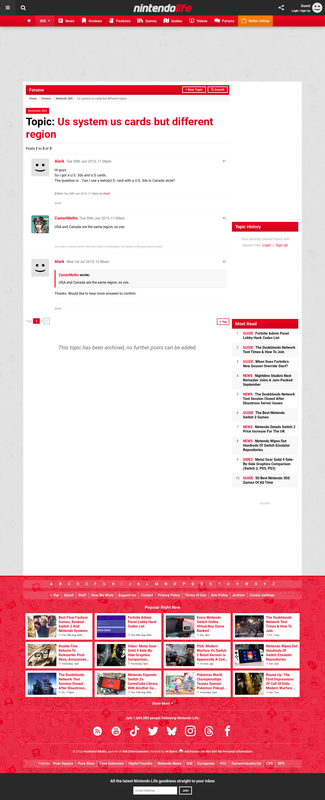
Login (295, 10)
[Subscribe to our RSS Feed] (97, 732)
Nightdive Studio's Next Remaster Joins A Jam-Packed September (267, 380)
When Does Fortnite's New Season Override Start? (266, 364)
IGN (189, 763)
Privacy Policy (169, 595)
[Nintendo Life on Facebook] (227, 732)
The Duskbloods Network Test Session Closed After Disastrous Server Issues (269, 398)
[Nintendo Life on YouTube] (116, 732)
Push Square (63, 763)
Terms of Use (195, 595)
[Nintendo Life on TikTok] (134, 732)
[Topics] (7, 7)
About (68, 595)
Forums (36, 90)
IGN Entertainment (135, 751)
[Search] (23, 7)
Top (55, 595)
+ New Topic (194, 90)
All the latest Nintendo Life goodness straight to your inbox (162, 781)
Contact (147, 595)
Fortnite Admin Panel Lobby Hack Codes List (266, 335)
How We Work (102, 595)
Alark (59, 161)
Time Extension (111, 763)
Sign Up (305, 10)
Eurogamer (206, 763)
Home (33, 98)
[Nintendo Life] (162, 8)
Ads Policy (219, 595)
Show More (161, 703)
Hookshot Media (95, 751)
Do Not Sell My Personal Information (226, 751)
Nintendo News (169, 763)
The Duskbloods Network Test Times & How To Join (269, 349)
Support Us (127, 595)
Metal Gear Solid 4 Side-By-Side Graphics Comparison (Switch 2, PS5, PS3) (268, 463)
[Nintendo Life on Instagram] (190, 732)
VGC (223, 763)
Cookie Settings (262, 595)
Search (219, 90)
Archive (239, 595)
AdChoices (191, 751)
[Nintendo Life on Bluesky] (172, 732)
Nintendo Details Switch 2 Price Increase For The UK (269, 429)
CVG (269, 763)
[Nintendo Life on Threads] (209, 732)
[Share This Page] (281, 7)
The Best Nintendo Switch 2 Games (264, 415)
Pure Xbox (86, 763)
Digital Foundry (141, 763)
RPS (281, 763)
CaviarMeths (66, 218)
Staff (82, 595)
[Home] (29, 20)
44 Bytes (171, 751)
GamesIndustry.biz (246, 763)
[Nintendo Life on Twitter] (153, 732)
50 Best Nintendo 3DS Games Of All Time (266, 480)
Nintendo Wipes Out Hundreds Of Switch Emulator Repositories (266, 445)
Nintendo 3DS (64, 98)
